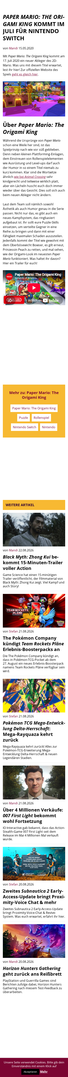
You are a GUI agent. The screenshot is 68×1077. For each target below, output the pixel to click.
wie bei (30, 177)
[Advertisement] (34, 345)
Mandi (14, 48)
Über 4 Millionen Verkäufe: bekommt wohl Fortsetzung (33, 815)
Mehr (44, 1071)
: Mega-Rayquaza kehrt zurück (34, 731)
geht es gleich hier (25, 74)
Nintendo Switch (24, 427)
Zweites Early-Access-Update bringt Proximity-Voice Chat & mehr (34, 896)
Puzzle (23, 418)
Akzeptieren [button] (30, 1071)
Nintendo (48, 427)
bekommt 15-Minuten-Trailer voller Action (33, 562)
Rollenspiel (41, 418)
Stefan (14, 631)
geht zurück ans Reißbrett (32, 971)
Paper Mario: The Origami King (34, 408)
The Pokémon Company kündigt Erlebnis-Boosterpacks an (33, 643)
